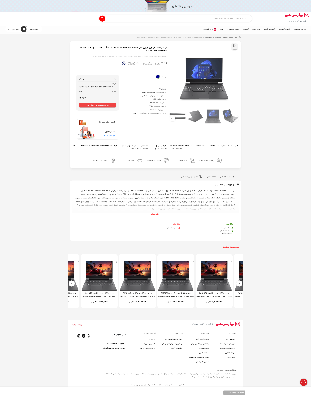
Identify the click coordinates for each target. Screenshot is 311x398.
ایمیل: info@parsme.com (114, 348)
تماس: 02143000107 (116, 343)
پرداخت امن (183, 160)
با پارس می (232, 333)
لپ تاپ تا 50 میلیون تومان (139, 149)
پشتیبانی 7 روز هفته (206, 160)
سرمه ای (82, 79)
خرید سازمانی (204, 348)
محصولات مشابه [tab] (231, 247)
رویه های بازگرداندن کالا (173, 339)
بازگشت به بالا (77, 325)
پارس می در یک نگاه (227, 344)
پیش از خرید (205, 333)
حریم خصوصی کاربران (147, 348)
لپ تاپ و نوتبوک (300, 29)
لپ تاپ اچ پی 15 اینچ (128, 146)
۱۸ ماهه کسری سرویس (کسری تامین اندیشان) (96, 86)
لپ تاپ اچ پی (210, 37)
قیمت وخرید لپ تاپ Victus (219, 146)
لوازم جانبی (256, 29)
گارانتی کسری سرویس (227, 348)
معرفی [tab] (209, 176)
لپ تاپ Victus (201, 146)
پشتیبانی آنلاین (176, 348)
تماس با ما (231, 357)
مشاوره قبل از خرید (202, 362)
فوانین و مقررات (149, 344)
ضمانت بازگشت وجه (154, 160)
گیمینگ (246, 29)
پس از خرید (178, 333)
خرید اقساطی (208, 29)
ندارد (80, 91)
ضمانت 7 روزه (203, 353)
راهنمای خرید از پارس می (199, 344)
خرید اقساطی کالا (202, 339)
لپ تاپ (218, 37)
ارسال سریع (130, 160)
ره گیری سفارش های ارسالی (171, 344)
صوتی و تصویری (233, 29)
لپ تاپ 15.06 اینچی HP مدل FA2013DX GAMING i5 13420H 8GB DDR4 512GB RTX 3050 (109, 296)
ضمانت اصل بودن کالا (100, 160)
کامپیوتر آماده (269, 29)
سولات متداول (230, 353)
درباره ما (152, 339)
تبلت (221, 29)
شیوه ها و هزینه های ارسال (199, 357)
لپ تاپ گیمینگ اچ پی (159, 149)
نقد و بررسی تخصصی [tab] (189, 176)
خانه (236, 37)
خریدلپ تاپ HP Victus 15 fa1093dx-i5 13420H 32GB (98, 146)
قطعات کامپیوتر (284, 29)
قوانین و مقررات (150, 333)
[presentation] (236, 118)
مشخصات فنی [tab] (226, 176)
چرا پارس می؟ (230, 339)
